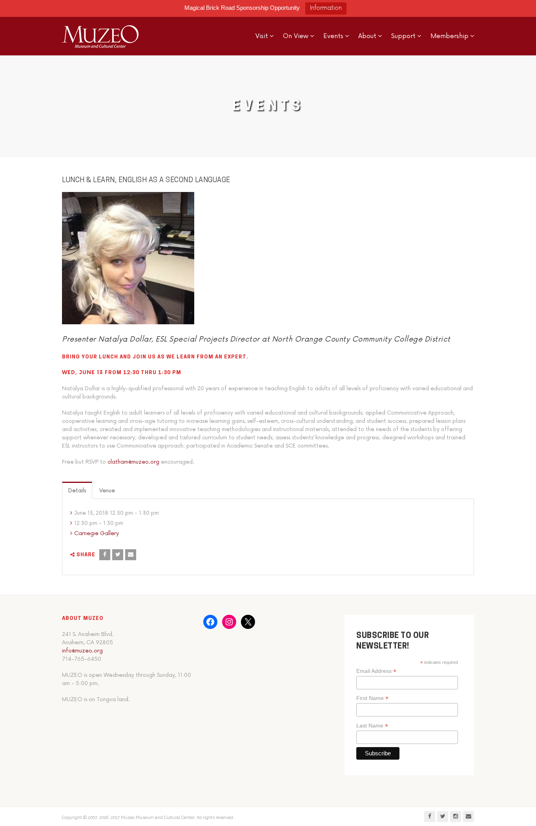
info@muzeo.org (82, 650)
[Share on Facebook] (104, 554)
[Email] (130, 554)
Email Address (376, 671)
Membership (449, 36)
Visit (261, 36)
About (367, 36)
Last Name (372, 725)
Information (326, 8)
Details (77, 490)
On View (295, 36)
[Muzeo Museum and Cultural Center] (100, 36)
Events (333, 36)
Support (403, 36)
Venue (107, 490)
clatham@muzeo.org (133, 462)
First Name (372, 698)
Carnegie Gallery (96, 533)
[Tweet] (117, 554)
